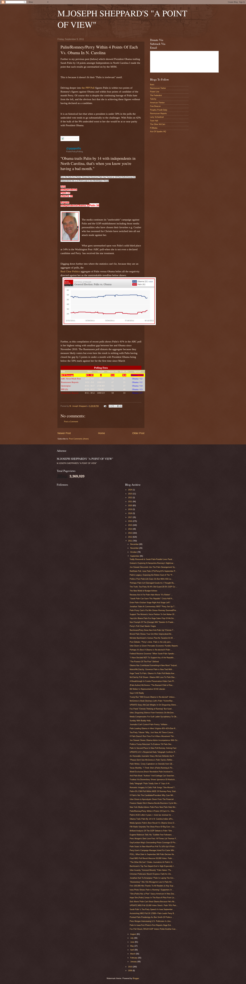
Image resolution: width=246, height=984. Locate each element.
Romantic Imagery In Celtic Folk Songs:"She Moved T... (153, 787)
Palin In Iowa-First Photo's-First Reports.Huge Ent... (151, 925)
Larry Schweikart (157, 117)
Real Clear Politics (71, 271)
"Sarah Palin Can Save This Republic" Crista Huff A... (152, 598)
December (134, 544)
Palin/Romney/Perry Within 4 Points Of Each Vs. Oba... (153, 811)
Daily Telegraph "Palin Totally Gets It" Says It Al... (150, 783)
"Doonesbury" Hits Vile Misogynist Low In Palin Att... (151, 882)
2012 (130, 537)
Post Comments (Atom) (79, 439)
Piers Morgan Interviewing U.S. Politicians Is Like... (151, 921)
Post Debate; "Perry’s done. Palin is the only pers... (151, 642)
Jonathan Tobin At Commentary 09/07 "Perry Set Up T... (153, 606)
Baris (152, 85)
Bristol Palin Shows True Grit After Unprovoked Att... (151, 634)
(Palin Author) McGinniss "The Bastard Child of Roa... (152, 685)
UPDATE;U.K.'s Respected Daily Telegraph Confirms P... (153, 752)
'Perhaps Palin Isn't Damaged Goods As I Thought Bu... (153, 583)
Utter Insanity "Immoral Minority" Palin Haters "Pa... (151, 870)
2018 (130, 513)
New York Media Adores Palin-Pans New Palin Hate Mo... (153, 807)
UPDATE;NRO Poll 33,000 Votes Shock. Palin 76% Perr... (154, 905)
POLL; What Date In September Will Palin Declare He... (153, 854)
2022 (130, 497)
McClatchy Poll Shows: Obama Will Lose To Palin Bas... (153, 677)
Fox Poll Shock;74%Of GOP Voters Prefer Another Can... (153, 929)
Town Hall (154, 121)
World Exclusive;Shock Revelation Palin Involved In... (152, 772)
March (133, 954)
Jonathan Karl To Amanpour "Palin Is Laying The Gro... (152, 878)
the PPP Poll (88, 87)
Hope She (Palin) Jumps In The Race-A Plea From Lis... (153, 898)
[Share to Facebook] (118, 406)
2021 (130, 501)
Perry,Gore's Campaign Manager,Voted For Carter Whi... (153, 850)
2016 (130, 521)
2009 (130, 970)
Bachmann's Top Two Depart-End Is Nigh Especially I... (152, 866)
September (135, 556)
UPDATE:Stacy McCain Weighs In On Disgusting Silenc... (154, 705)
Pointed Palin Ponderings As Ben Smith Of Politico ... (152, 917)
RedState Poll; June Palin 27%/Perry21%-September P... (153, 571)
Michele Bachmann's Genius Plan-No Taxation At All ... (152, 638)
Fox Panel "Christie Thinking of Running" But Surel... (151, 709)
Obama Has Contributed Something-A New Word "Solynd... (154, 665)
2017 (130, 517)
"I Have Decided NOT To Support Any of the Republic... (152, 658)
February (134, 958)
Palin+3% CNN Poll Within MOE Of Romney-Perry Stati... (153, 791)
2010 (130, 967)
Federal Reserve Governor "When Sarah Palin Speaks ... (153, 654)
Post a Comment (71, 422)
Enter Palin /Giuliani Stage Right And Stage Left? (150, 602)
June (132, 942)
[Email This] (110, 406)
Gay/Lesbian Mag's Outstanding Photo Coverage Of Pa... (153, 842)
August (133, 934)
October (133, 552)
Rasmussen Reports (69, 382)
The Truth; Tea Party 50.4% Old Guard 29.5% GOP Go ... (153, 587)
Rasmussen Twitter (158, 88)
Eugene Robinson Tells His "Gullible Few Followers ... (152, 835)
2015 (130, 525)
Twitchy (153, 99)
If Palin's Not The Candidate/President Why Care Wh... (152, 795)
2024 (130, 490)
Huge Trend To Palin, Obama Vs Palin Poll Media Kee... (153, 673)
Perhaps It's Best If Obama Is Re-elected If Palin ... (151, 650)
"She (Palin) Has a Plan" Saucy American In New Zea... (153, 894)
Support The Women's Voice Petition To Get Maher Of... (153, 614)
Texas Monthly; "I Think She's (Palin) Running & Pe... (152, 768)
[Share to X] (115, 406)
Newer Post (64, 433)
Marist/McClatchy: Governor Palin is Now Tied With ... (152, 669)
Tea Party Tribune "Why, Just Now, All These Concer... (152, 732)
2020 (130, 505)
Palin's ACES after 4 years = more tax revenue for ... (151, 815)
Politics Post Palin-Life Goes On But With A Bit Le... (151, 579)
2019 (130, 509)
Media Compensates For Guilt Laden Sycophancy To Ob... (154, 717)
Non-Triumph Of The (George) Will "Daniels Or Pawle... (152, 622)
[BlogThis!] (112, 406)
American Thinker (157, 103)
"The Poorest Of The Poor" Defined (144, 662)
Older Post (138, 433)
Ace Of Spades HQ (158, 131)
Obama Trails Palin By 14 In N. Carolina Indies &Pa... (152, 819)
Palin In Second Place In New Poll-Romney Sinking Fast (153, 748)
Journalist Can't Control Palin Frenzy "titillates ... (150, 724)
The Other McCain (157, 124)
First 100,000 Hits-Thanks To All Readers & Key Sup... (152, 886)
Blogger (136, 978)
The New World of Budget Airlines (143, 591)
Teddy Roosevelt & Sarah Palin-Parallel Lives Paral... (152, 559)
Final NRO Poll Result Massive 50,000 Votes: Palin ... (152, 858)
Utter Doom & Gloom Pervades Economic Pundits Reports (154, 646)
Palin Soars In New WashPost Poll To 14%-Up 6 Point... (153, 846)
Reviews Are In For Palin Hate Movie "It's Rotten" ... (151, 595)
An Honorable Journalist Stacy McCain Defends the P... (152, 756)
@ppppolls (73, 148)
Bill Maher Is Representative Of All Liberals (147, 689)
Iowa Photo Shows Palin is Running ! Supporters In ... (152, 890)
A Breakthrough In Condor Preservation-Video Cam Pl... (153, 681)
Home (101, 433)
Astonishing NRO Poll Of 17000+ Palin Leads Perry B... (153, 913)
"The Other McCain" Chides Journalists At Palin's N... (152, 862)
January (133, 962)
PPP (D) (64, 389)
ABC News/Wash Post (71, 379)
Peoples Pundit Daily (158, 110)
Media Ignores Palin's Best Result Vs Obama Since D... (153, 823)
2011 (130, 541)
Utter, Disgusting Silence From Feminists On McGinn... (152, 713)
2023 (130, 494)
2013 (130, 533)
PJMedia (153, 128)
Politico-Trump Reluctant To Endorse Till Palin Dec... (151, 744)
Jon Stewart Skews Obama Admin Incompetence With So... (154, 740)
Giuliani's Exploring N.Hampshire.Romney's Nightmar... (152, 563)
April (132, 950)
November (134, 548)
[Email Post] (105, 406)
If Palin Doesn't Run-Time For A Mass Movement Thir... (152, 736)
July (132, 938)
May (132, 946)
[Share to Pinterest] (120, 406)
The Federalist (156, 95)
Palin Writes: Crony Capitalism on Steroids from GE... (152, 764)
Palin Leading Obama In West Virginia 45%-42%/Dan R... (153, 728)
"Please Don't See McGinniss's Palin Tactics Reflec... (152, 760)
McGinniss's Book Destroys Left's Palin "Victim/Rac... (152, 701)
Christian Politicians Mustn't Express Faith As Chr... (151, 874)
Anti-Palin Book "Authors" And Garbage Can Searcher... (153, 776)
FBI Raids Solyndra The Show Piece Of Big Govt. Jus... (153, 827)
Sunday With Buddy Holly (140, 721)
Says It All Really (137, 693)
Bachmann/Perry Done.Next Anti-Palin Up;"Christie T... (152, 630)
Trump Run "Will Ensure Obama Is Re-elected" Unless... (153, 697)
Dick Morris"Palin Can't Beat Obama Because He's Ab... (153, 901)
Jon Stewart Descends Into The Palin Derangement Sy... (153, 567)
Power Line (154, 92)
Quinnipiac (66, 386)
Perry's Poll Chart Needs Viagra (143, 626)
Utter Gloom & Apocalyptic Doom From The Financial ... (153, 799)
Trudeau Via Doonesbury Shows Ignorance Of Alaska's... (153, 779)
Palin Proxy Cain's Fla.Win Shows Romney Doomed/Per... (154, 610)
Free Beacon (155, 106)
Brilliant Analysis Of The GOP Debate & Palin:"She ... (152, 831)
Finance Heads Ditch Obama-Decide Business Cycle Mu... (154, 803)
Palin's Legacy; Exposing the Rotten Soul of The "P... (152, 575)
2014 (130, 529)
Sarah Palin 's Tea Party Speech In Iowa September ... (152, 909)
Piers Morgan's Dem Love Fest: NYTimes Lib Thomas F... (154, 838)
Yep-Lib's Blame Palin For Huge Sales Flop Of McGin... (152, 618)
